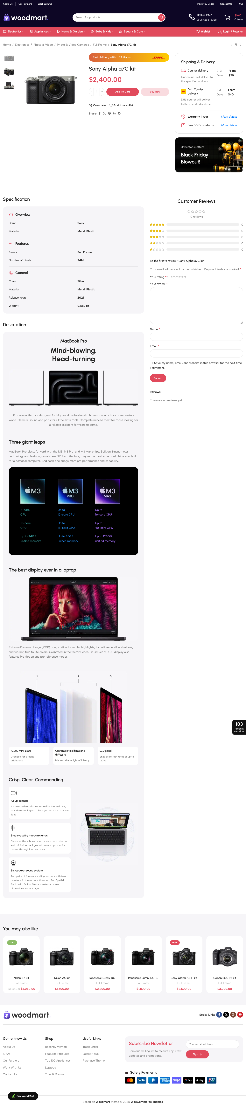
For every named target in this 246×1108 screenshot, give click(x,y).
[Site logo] (26, 17)
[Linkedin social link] (114, 113)
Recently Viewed (56, 1047)
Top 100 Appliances (58, 1060)
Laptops (50, 1067)
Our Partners (11, 1060)
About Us (9, 1047)
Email (154, 346)
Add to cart (122, 91)
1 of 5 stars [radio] (172, 276)
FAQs (6, 1054)
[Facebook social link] (99, 113)
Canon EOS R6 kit (224, 978)
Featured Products (57, 1054)
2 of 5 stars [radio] (175, 276)
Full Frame (100, 44)
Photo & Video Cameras (73, 44)
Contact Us (10, 1074)
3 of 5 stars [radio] (178, 276)
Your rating (158, 277)
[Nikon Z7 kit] (21, 956)
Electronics (22, 44)
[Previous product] (231, 45)
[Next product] (240, 45)
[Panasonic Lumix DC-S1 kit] (143, 956)
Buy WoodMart (25, 1096)
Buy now (155, 91)
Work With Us (12, 1067)
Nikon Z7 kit (21, 978)
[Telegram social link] (119, 113)
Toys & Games (54, 1074)
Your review (159, 284)
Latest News (91, 1054)
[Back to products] (236, 45)
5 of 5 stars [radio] (184, 276)
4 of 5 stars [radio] (181, 276)
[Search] (161, 17)
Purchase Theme (94, 1060)
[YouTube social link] (240, 1015)
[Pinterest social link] (109, 113)
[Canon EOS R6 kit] (224, 956)
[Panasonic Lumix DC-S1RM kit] (102, 956)
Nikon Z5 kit (62, 978)
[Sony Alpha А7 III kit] (184, 956)
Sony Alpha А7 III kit (184, 978)
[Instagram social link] (233, 1015)
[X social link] (104, 113)
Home (7, 44)
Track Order (90, 1047)
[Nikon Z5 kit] (61, 956)
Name (155, 329)
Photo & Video (43, 44)
